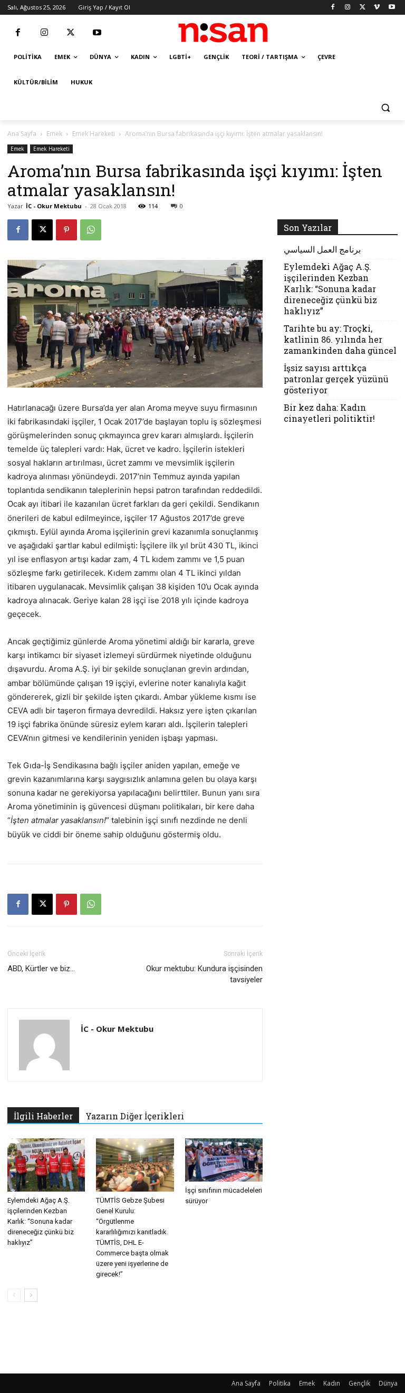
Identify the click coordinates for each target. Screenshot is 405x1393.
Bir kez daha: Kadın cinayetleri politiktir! (329, 413)
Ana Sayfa (21, 133)
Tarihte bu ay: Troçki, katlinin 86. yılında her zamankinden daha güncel (340, 339)
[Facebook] (333, 8)
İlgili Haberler (43, 1115)
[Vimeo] (377, 8)
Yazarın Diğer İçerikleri (134, 1115)
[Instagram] (348, 8)
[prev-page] (14, 1295)
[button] (385, 107)
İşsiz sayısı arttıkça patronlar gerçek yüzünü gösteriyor (336, 378)
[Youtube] (391, 8)
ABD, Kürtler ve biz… (41, 968)
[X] (362, 8)
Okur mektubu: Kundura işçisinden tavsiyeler (204, 974)
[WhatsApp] (90, 229)
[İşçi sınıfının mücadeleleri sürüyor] (224, 1160)
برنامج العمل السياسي (322, 249)
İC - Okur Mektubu (54, 206)
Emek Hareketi (93, 133)
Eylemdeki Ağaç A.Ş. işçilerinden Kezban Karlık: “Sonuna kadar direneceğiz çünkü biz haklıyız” (40, 1221)
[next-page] (30, 1295)
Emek (54, 133)
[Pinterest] (66, 229)
